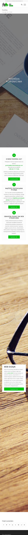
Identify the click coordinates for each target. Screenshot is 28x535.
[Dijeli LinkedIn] (12, 525)
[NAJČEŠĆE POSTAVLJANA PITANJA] (14, 184)
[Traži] (21, 4)
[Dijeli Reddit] (21, 525)
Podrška (4, 10)
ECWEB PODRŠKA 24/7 (14, 159)
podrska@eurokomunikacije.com (14, 165)
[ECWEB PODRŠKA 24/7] (14, 155)
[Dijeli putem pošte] (24, 525)
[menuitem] (21, 4)
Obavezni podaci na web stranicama (14, 217)
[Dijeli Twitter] (6, 525)
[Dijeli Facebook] (3, 525)
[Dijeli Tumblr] (15, 525)
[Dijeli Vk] (18, 525)
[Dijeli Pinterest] (9, 525)
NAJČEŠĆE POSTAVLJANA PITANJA (14, 189)
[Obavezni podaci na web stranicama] (14, 212)
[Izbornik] (24, 4)
